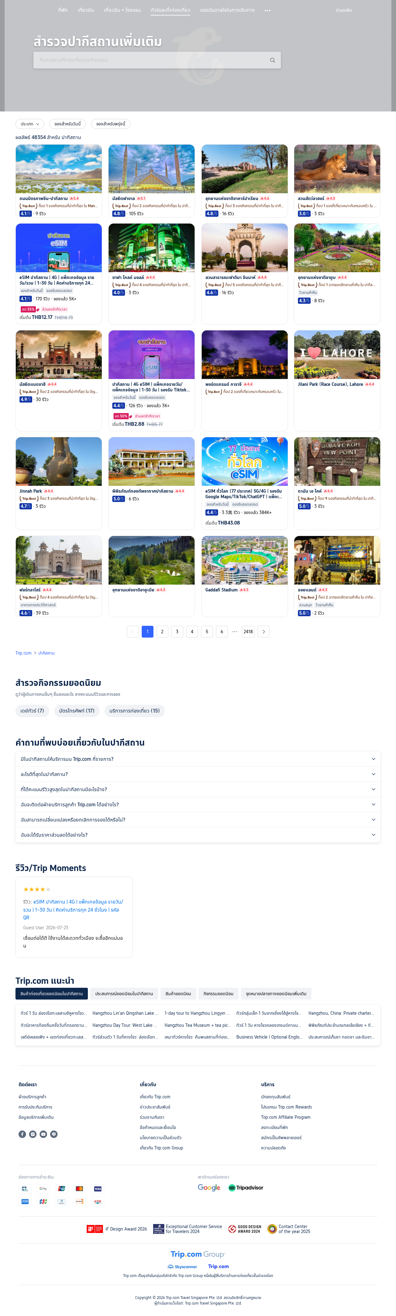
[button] (268, 10)
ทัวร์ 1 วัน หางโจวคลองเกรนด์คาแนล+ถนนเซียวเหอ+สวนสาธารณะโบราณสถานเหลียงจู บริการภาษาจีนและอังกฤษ (271, 1025)
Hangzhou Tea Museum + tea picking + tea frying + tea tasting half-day (199, 1025)
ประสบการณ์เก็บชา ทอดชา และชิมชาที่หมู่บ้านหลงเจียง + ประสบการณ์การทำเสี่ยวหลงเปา (343, 1037)
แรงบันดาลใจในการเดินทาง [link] (227, 10)
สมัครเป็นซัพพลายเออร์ (281, 1137)
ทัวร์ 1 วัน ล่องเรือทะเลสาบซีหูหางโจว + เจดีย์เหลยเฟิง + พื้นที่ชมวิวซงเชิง (55, 1013)
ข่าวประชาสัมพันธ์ (155, 1107)
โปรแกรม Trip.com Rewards (286, 1107)
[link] (344, 10)
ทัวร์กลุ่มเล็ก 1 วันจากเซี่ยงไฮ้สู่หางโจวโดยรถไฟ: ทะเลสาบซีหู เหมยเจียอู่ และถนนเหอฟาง (271, 1013)
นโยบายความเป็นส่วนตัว (161, 1137)
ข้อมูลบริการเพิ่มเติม (36, 1117)
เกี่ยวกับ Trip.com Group (161, 1147)
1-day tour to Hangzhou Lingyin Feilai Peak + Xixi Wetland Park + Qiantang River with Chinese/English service (199, 1013)
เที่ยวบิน (86, 10)
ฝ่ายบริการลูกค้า (32, 1096)
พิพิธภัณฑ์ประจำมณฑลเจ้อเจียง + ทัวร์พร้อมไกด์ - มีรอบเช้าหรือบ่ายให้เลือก (343, 1025)
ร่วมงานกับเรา (152, 1117)
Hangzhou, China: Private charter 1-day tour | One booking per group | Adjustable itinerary (343, 1013)
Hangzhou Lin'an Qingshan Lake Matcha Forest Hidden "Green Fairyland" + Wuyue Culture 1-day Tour (127, 1013)
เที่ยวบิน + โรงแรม (122, 10)
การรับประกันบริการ (35, 1107)
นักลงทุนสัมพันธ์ (276, 1096)
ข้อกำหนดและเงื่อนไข (158, 1127)
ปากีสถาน (46, 653)
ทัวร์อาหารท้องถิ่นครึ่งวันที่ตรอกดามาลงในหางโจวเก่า (55, 1025)
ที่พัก (63, 10)
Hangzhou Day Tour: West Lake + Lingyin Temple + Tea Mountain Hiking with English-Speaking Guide (127, 1025)
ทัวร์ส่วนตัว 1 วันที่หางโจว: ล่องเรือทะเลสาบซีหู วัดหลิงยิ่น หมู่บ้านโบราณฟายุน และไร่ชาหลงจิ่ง (127, 1037)
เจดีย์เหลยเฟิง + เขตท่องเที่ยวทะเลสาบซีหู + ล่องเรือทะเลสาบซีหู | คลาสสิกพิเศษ (55, 1037)
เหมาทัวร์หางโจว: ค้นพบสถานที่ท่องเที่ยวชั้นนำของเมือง (199, 1037)
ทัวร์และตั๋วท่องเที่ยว (170, 10)
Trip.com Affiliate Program (286, 1117)
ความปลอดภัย (273, 1147)
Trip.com (23, 653)
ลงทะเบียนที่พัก (274, 1127)
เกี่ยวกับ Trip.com (155, 1096)
